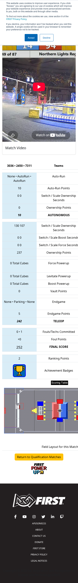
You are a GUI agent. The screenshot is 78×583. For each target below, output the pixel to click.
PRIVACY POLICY (39, 554)
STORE (39, 548)
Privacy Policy (16, 18)
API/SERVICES (39, 523)
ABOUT (39, 529)
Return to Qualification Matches (39, 457)
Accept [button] (31, 37)
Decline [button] (46, 37)
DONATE (39, 542)
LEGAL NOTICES (39, 560)
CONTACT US (39, 535)
